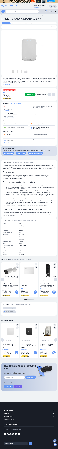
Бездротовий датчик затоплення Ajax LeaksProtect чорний (28, 346)
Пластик (21, 241)
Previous (2, 279)
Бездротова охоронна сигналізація (27, 15)
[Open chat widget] (55, 444)
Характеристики (19, 23)
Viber (17, 386)
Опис (13, 23)
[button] (49, 11)
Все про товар (6, 23)
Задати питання (21, 153)
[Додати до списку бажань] (17, 264)
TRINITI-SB (4, 15)
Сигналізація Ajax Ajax (50, 15)
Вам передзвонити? (38, 7)
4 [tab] (29, 299)
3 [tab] (28, 299)
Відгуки (31, 23)
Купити (29, 94)
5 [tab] (30, 299)
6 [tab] (31, 299)
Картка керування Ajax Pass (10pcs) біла (28, 284)
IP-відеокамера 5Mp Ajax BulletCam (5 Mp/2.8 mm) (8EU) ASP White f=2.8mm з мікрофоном (10, 285)
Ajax (20, 223)
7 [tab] (32, 299)
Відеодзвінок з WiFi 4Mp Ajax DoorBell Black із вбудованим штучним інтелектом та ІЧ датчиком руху (47, 285)
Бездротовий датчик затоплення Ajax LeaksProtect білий (9, 346)
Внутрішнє (21, 239)
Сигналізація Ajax (40, 15)
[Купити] (16, 292)
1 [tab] (25, 299)
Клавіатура (22, 225)
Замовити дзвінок (9, 153)
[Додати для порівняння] (17, 267)
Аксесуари (26, 23)
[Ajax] (53, 27)
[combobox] (22, 11)
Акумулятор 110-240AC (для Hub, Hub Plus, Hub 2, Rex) (46, 345)
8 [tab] (33, 299)
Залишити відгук (10, 308)
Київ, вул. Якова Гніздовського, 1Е (14, 429)
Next (55, 279)
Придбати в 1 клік (41, 94)
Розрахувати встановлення (36, 153)
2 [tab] (27, 299)
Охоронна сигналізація (13, 15)
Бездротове (22, 237)
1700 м (20, 232)
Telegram (7, 386)
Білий (20, 243)
